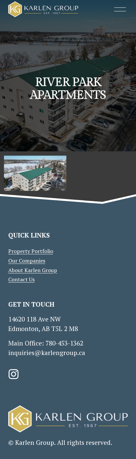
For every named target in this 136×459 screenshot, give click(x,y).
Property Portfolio (30, 251)
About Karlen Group (32, 270)
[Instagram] (13, 374)
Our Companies (26, 260)
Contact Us (21, 279)
